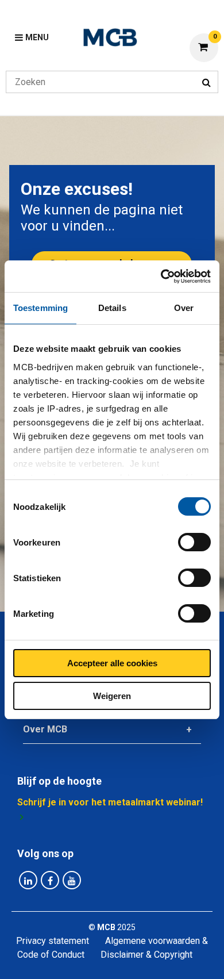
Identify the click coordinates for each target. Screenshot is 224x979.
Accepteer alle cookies (112, 663)
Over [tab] (184, 308)
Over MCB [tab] (45, 729)
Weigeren (112, 696)
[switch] (194, 542)
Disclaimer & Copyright (146, 954)
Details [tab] (112, 308)
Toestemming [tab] (40, 308)
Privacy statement (52, 940)
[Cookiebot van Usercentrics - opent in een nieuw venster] (161, 276)
